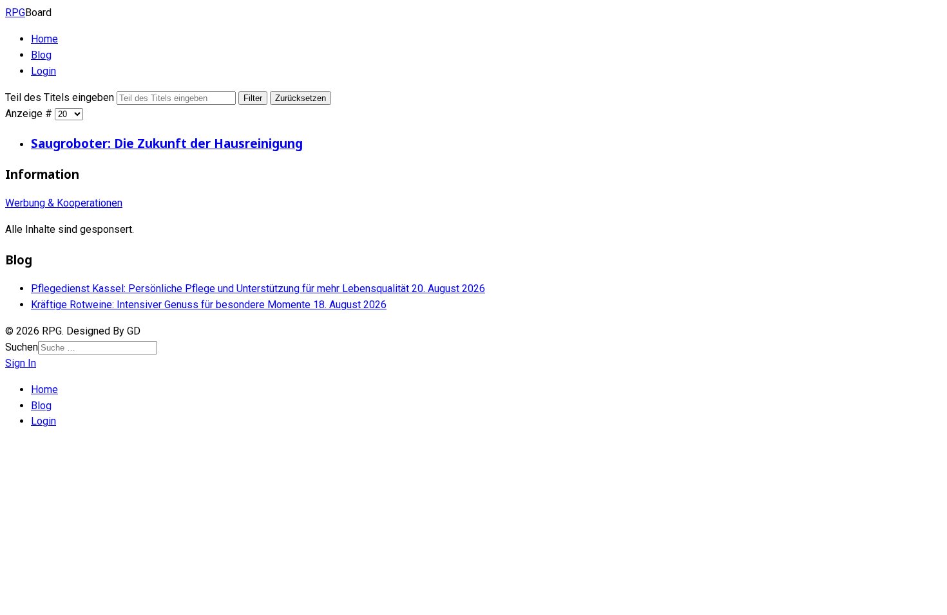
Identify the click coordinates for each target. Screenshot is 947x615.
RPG (15, 12)
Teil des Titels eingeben (61, 97)
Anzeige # (30, 113)
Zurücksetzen (300, 98)
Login (43, 71)
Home (44, 39)
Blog (41, 55)
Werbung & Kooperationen (63, 203)
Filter (253, 98)
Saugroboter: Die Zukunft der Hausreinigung (167, 143)
